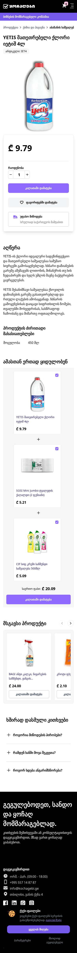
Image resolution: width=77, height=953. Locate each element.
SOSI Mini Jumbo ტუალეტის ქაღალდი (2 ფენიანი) (34, 493)
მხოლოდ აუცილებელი (54, 940)
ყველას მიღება (38, 929)
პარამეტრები (22, 940)
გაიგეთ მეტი (54, 920)
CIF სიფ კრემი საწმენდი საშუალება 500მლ (31, 566)
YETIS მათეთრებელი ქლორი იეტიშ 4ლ (35, 419)
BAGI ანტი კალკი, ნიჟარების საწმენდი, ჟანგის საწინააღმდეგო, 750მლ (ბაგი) (28, 676)
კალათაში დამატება (38, 188)
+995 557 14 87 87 (23, 882)
